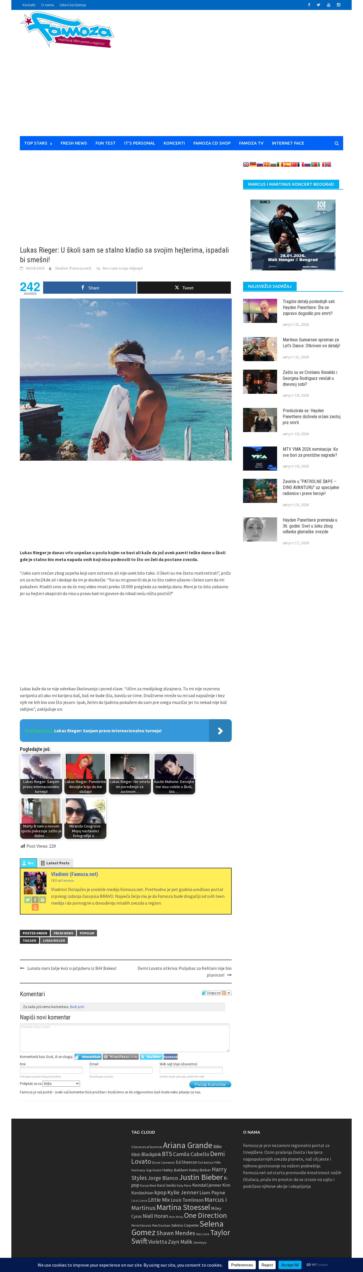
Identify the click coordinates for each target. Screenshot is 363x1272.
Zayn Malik (180, 1241)
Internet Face (288, 143)
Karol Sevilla (166, 1185)
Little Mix (159, 1199)
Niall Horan (155, 1215)
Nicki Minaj (176, 1217)
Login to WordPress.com (121, 1057)
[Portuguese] (314, 164)
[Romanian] (280, 164)
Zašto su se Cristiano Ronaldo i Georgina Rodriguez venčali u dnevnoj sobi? (310, 378)
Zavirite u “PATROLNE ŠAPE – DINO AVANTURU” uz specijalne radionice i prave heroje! (311, 487)
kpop (160, 1192)
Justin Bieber (201, 1177)
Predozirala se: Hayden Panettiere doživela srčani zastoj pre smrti (312, 416)
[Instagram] (42, 899)
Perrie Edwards (141, 1225)
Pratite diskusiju (226, 992)
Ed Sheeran (186, 1162)
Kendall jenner (206, 1185)
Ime (23, 1064)
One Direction (205, 1215)
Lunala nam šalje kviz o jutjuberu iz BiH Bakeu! (71, 968)
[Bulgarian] (273, 164)
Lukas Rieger (54, 940)
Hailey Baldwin (175, 1169)
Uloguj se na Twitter (151, 1057)
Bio (30, 863)
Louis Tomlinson (187, 1200)
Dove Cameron (163, 1162)
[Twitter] (27, 899)
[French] (300, 164)
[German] (253, 164)
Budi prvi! (77, 1006)
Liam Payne (212, 1192)
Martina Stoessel (183, 1207)
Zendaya (199, 1242)
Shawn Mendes (175, 1233)
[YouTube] (35, 907)
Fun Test (106, 143)
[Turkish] (294, 164)
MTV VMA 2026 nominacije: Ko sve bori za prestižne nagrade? (310, 452)
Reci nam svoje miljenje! (123, 268)
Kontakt (29, 5)
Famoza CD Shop (212, 143)
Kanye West (148, 1186)
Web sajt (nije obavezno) (178, 1064)
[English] (246, 164)
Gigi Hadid (153, 1170)
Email (94, 1064)
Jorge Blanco (163, 1177)
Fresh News (74, 143)
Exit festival (206, 1163)
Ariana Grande (187, 1145)
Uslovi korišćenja (73, 5)
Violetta (157, 1241)
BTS (167, 1154)
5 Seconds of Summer (146, 1147)
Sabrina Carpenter (185, 1225)
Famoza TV (251, 143)
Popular (87, 933)
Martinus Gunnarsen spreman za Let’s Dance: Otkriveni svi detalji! (311, 342)
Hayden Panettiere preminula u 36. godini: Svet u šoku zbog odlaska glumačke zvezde (310, 526)
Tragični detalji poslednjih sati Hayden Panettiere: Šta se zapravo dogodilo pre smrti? (309, 307)
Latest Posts (58, 863)
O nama (47, 5)
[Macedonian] (266, 164)
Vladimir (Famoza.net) (73, 268)
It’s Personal (139, 143)
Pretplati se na (31, 1083)
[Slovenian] (260, 164)
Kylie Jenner (183, 1192)
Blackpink (151, 1154)
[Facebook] (35, 899)
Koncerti (174, 143)
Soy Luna (202, 1234)
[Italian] (321, 164)
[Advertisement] (234, 76)
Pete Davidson (161, 1225)
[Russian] (307, 164)
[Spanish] (287, 164)
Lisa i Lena (139, 1200)
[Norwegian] (328, 164)
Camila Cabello (191, 1153)
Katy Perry (184, 1185)
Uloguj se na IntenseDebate (88, 1057)
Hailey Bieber (200, 1169)
